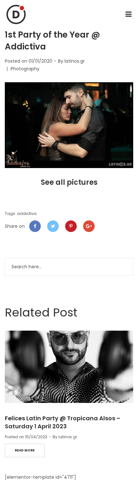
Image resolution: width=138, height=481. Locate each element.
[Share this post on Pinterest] (71, 226)
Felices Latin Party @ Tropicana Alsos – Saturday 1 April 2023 (62, 422)
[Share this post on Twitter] (53, 226)
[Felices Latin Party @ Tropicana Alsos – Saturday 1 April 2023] (69, 367)
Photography (25, 69)
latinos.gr (75, 61)
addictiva (27, 213)
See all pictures (69, 182)
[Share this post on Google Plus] (89, 226)
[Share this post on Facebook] (35, 226)
